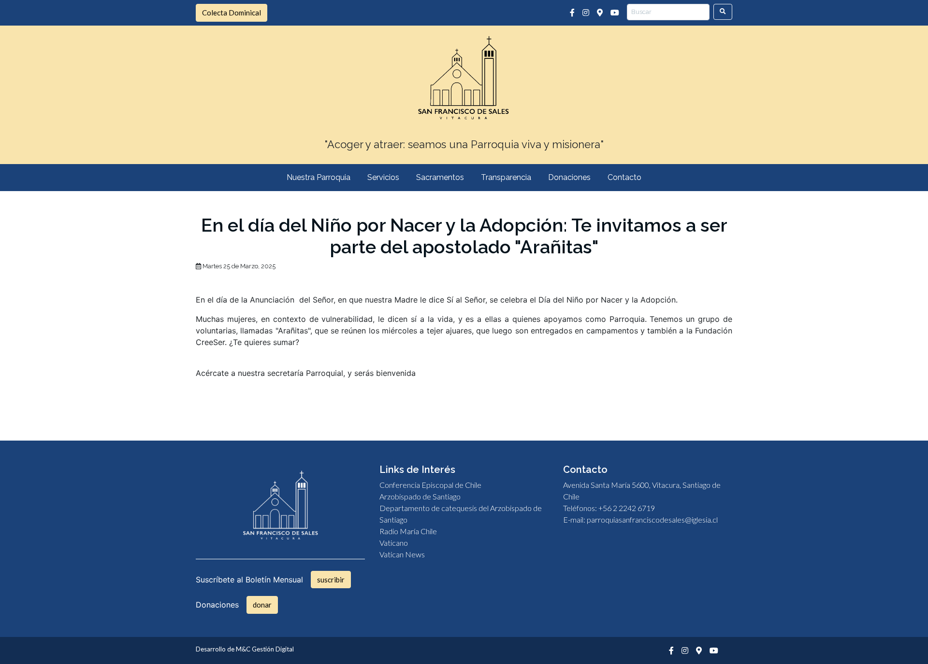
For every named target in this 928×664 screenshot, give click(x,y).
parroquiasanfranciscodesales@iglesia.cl (652, 519)
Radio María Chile (408, 531)
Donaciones (569, 177)
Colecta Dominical (231, 12)
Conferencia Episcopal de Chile (430, 484)
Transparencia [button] (506, 177)
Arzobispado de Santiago (420, 496)
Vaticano (393, 542)
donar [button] (262, 604)
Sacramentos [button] (440, 177)
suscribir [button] (331, 579)
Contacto (624, 177)
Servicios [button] (383, 177)
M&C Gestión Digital (265, 649)
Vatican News (402, 554)
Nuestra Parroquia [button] (318, 177)
